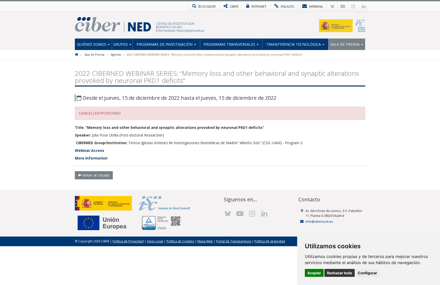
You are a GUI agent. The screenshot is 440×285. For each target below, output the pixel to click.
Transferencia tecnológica (294, 44)
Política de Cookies (180, 241)
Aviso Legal (155, 241)
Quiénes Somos (92, 44)
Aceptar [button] (314, 273)
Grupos (121, 44)
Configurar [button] (367, 273)
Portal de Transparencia (233, 241)
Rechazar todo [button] (339, 273)
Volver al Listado (95, 175)
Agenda (116, 54)
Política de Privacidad (128, 241)
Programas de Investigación (165, 44)
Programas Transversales (229, 44)
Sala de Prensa (345, 44)
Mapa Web (205, 241)
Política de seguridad (269, 241)
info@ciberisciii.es (319, 221)
